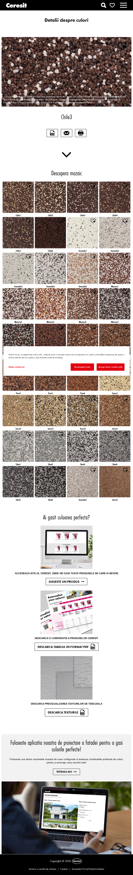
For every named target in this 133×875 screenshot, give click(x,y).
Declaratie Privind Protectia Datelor (88, 868)
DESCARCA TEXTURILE (63, 712)
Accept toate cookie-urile (111, 367)
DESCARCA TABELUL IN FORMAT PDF (63, 647)
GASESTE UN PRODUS (64, 582)
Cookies (64, 868)
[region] (66, 361)
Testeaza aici (64, 771)
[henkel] (77, 861)
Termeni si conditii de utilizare (42, 868)
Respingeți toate (82, 367)
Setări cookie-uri (16, 367)
